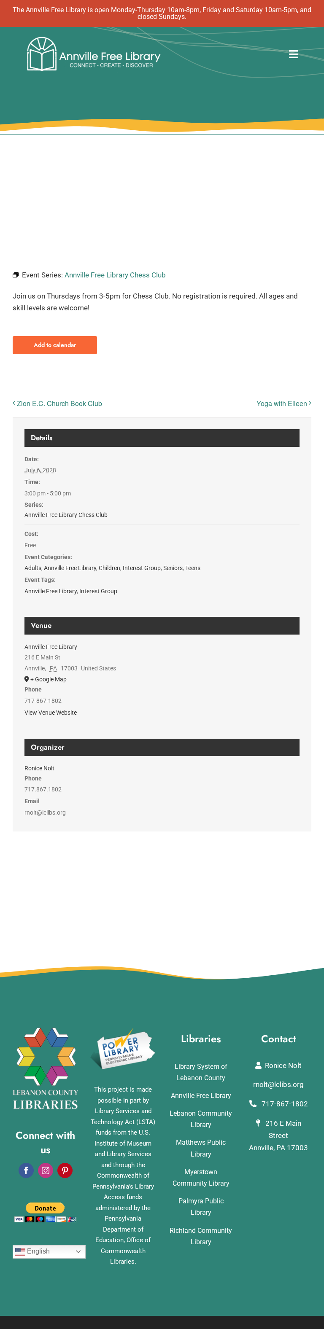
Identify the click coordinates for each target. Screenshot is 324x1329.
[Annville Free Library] (93, 39)
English (37, 1251)
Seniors (173, 568)
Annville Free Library (70, 568)
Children (109, 568)
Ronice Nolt (39, 768)
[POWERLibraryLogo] (123, 1031)
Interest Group (142, 568)
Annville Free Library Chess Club (66, 514)
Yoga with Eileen (281, 403)
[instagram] (45, 1170)
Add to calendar (55, 345)
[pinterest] (65, 1170)
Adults (32, 568)
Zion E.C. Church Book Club (59, 403)
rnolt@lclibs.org (278, 1084)
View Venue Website (50, 712)
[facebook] (26, 1170)
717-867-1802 (284, 1104)
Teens (192, 568)
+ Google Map (48, 679)
